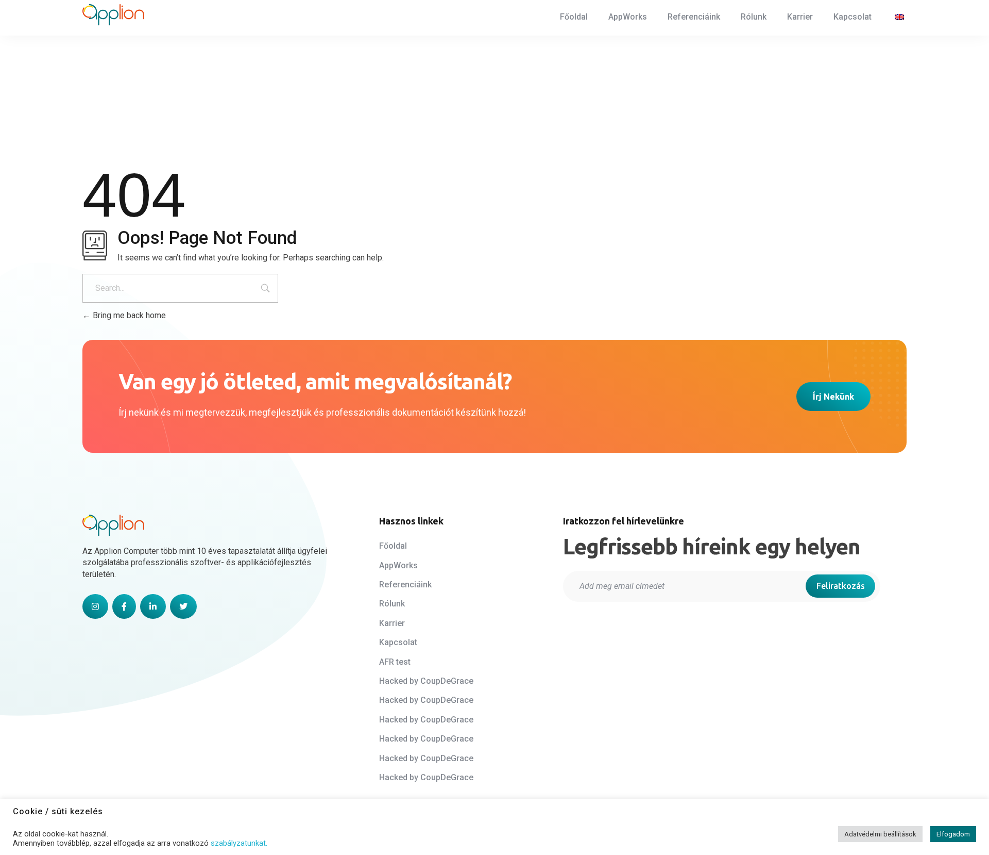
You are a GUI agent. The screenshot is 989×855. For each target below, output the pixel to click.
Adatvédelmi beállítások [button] (880, 834)
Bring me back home (128, 315)
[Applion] (113, 15)
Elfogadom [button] (953, 834)
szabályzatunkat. (239, 843)
